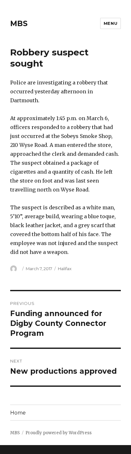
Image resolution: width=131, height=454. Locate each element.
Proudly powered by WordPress (58, 433)
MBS (19, 23)
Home (18, 413)
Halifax (65, 268)
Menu (110, 23)
